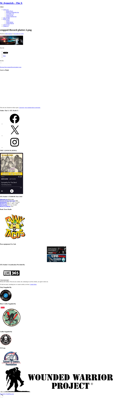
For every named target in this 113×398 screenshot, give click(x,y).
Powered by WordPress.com (7, 394)
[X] (14, 135)
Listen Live (6, 9)
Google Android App (11, 16)
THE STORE (6, 18)
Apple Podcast (9, 22)
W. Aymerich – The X (11, 3)
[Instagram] (14, 147)
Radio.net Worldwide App (12, 12)
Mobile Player (9, 11)
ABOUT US (6, 24)
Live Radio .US (10, 13)
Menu (2, 7)
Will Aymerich (8, 33)
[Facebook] (14, 124)
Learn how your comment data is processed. (29, 107)
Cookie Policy (33, 284)
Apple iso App (9, 15)
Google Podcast (10, 23)
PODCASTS (6, 19)
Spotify (8, 20)
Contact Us (6, 26)
